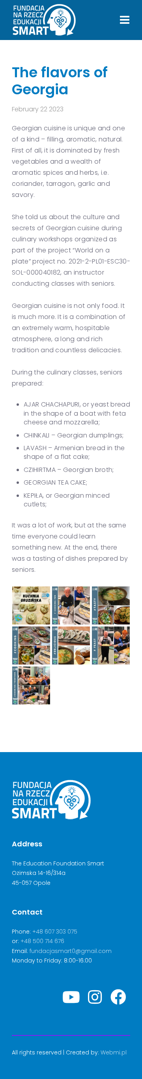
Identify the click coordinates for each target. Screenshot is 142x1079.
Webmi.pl (114, 1052)
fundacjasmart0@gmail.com (71, 951)
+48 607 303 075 (54, 932)
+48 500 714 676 (42, 941)
